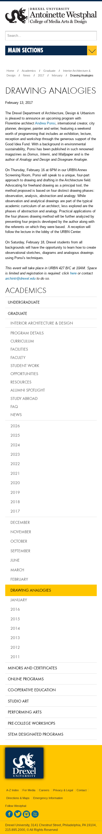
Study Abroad (24, 398)
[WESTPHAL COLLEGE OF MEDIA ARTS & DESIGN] (51, 29)
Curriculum (22, 341)
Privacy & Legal (63, 790)
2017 (41, 75)
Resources (20, 382)
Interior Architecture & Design (41, 323)
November (20, 531)
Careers (44, 790)
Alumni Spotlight (27, 390)
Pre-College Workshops (31, 723)
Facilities (19, 349)
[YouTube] (35, 816)
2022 (15, 463)
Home (10, 70)
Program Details (27, 332)
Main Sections (25, 50)
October (18, 541)
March (17, 569)
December (20, 522)
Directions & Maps (18, 798)
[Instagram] (26, 816)
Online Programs (26, 678)
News (26, 75)
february (57, 75)
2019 (15, 492)
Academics (29, 70)
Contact (82, 790)
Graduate (49, 70)
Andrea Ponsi (45, 123)
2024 (15, 444)
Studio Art (18, 701)
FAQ (14, 406)
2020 (15, 482)
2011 (15, 656)
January (18, 599)
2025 (15, 435)
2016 (15, 609)
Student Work (24, 365)
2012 (15, 647)
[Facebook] (9, 816)
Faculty (17, 357)
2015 (15, 618)
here (73, 273)
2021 (15, 473)
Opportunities (24, 373)
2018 (15, 501)
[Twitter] (18, 816)
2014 (15, 628)
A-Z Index (12, 790)
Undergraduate (24, 302)
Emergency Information (48, 798)
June (15, 560)
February (19, 579)
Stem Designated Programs (35, 734)
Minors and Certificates (32, 667)
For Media (28, 790)
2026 (15, 425)
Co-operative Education (32, 689)
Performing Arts (25, 712)
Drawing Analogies (30, 590)
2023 (15, 454)
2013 (15, 637)
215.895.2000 (15, 830)
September (20, 550)
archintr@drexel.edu (20, 278)
